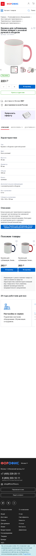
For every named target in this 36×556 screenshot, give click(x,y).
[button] (14, 69)
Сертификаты (24, 517)
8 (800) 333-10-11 (11, 478)
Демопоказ (22, 530)
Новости (22, 520)
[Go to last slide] (1, 70)
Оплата (3, 520)
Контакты (22, 526)
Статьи (21, 523)
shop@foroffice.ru (11, 484)
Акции (3, 514)
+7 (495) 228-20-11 (10, 474)
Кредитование (6, 530)
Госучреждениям (6, 533)
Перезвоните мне (18, 489)
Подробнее (27, 554)
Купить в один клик (18, 92)
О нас (21, 514)
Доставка (4, 517)
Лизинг (3, 526)
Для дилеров (5, 523)
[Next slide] (35, 70)
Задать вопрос (18, 495)
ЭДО (2, 542)
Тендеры (4, 536)
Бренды (3, 539)
